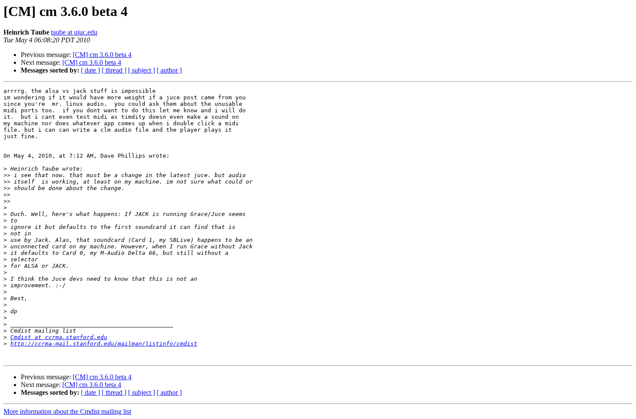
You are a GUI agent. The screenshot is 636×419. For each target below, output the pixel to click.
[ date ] (90, 70)
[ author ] (169, 70)
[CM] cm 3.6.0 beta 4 (102, 54)
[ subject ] (141, 70)
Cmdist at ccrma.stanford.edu (58, 337)
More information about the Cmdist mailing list (67, 411)
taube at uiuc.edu (74, 32)
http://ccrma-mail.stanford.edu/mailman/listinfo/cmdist (103, 343)
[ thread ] (114, 70)
